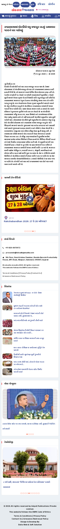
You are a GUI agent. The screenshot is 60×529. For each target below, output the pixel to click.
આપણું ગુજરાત (10, 16)
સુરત (33, 4)
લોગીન (51, 4)
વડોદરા (16, 4)
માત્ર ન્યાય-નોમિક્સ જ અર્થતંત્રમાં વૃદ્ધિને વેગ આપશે (29, 349)
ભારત (25, 16)
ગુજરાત (11, 218)
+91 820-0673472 (12, 247)
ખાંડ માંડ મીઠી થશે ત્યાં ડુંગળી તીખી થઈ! (28, 320)
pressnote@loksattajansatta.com (20, 252)
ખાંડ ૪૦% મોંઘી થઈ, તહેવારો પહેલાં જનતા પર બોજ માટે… (29, 363)
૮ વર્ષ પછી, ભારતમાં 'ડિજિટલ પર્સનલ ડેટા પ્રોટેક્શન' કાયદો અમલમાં (26, 485)
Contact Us (36, 273)
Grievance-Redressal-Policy (14, 276)
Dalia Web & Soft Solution (30, 524)
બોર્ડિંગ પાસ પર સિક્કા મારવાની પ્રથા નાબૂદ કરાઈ (29, 339)
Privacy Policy (25, 273)
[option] (30, 51)
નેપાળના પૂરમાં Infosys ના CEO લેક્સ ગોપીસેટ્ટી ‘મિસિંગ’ (28, 294)
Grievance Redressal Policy (35, 519)
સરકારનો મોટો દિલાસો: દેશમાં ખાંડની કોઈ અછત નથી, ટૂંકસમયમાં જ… (28, 314)
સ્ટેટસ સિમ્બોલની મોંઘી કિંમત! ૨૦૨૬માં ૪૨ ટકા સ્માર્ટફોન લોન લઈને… (29, 331)
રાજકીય (47, 16)
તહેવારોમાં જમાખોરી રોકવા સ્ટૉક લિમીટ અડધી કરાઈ (28, 370)
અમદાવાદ (25, 4)
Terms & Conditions (10, 273)
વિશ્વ (36, 16)
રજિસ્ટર (41, 4)
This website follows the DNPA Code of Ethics (20, 267)
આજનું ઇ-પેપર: (6, 4)
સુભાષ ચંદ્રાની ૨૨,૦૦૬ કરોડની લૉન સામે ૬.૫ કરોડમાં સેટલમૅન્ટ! (28, 307)
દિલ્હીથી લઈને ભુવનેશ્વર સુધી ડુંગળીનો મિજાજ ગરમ (27, 355)
